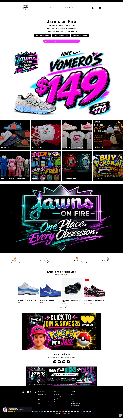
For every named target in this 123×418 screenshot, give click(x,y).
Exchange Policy (57, 396)
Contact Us (73, 398)
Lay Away (72, 399)
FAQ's (39, 399)
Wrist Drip (74, 31)
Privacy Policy (57, 394)
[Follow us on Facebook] (59, 361)
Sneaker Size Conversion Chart (44, 401)
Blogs (39, 403)
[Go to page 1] (60, 307)
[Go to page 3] (62, 307)
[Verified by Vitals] (14, 411)
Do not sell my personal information (61, 401)
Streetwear (63, 28)
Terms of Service (57, 399)
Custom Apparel (71, 28)
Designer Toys (51, 31)
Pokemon (67, 31)
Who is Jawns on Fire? (42, 394)
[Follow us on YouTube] (63, 361)
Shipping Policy (57, 398)
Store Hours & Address (75, 396)
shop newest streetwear (80, 35)
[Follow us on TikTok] (68, 361)
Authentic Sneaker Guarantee (43, 396)
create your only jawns (61, 35)
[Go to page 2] (61, 307)
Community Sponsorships (75, 405)
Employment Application (75, 403)
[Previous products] (57, 307)
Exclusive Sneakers (53, 28)
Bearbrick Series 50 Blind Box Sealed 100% (16, 409)
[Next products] (65, 307)
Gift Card (40, 398)
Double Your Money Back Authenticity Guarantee (67, 41)
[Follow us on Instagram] (54, 361)
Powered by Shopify (66, 413)
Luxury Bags (60, 31)
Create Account (73, 401)
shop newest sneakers (42, 35)
